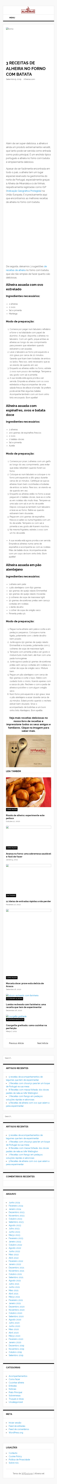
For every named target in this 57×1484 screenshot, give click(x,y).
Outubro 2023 (15, 1219)
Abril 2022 (14, 1258)
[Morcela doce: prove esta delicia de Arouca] (28, 911)
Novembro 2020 (17, 1310)
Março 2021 (14, 1297)
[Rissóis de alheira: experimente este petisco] (28, 806)
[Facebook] (42, 18)
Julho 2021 (14, 1284)
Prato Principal (15, 1392)
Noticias (12, 1389)
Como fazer (12, 809)
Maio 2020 (14, 1329)
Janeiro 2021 (15, 1303)
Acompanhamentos (15, 1019)
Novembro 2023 (16, 1215)
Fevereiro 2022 (16, 1261)
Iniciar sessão (15, 1423)
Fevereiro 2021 (16, 1300)
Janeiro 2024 (15, 1209)
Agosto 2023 (15, 1225)
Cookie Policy (15, 1456)
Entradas (11, 895)
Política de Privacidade (19, 1459)
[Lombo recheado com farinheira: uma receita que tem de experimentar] (22, 995)
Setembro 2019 (16, 1355)
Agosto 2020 (15, 1319)
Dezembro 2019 (16, 1345)
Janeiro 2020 (15, 1342)
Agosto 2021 (15, 1280)
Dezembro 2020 (17, 1307)
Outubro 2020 (15, 1313)
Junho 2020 (14, 1326)
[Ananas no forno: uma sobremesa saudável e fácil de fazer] (28, 828)
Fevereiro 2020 (16, 1339)
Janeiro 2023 (15, 1241)
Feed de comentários (19, 1429)
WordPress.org (16, 1432)
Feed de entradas (17, 1426)
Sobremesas (15, 1395)
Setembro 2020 (16, 1316)
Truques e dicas (16, 1399)
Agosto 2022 (15, 1248)
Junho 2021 (14, 1287)
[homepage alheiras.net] (28, 10)
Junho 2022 (14, 1251)
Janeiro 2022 (15, 1264)
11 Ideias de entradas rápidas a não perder (28, 901)
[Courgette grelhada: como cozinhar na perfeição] (16, 1016)
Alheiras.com (29, 79)
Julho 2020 (14, 1323)
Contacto (13, 1453)
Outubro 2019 (15, 1352)
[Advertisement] (28, 112)
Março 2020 (14, 1336)
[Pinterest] (45, 18)
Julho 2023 (14, 1228)
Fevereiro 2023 (16, 1238)
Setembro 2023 (16, 1222)
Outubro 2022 (15, 1245)
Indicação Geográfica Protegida (24, 191)
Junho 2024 (14, 1202)
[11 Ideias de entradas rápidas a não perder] (28, 866)
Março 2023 (14, 1235)
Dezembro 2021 (16, 1267)
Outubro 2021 (15, 1274)
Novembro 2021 (16, 1271)
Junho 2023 (14, 1232)
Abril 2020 (14, 1333)
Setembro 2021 (16, 1277)
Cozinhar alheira (14, 999)
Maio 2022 (14, 1254)
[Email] (49, 18)
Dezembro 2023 (16, 1212)
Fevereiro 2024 (16, 1206)
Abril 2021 (13, 1293)
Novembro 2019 (16, 1349)
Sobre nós (14, 1463)
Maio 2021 (13, 1290)
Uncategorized (16, 1402)
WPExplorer (27, 1473)
